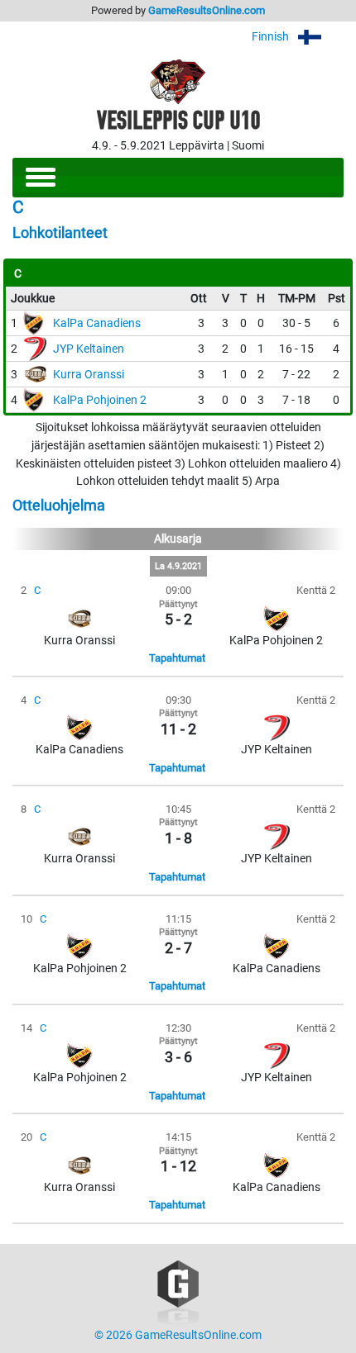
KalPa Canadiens (97, 323)
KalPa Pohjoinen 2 (100, 400)
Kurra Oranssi (88, 375)
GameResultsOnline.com (206, 10)
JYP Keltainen (88, 349)
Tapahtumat (177, 658)
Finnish (271, 37)
